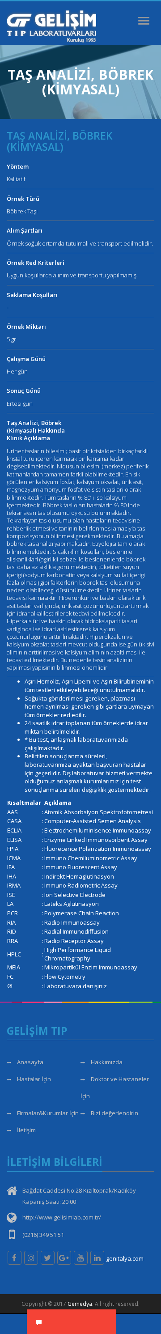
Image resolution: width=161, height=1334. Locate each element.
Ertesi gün (20, 403)
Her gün (17, 371)
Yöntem (18, 166)
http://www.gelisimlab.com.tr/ (61, 1217)
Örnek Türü (23, 199)
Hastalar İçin (33, 1079)
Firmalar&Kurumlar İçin (47, 1113)
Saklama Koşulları (32, 295)
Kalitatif (16, 179)
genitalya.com (125, 1258)
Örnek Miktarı (26, 327)
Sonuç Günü (24, 391)
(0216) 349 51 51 (43, 1235)
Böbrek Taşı (22, 211)
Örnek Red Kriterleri (35, 263)
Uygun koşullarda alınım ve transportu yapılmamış (71, 275)
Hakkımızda (106, 1062)
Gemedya (80, 1304)
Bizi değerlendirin (113, 1113)
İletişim (26, 1130)
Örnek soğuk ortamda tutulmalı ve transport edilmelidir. (80, 243)
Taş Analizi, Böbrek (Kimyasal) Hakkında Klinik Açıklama (36, 430)
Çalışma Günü (26, 359)
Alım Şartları (24, 230)
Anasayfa (29, 1062)
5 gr (11, 339)
